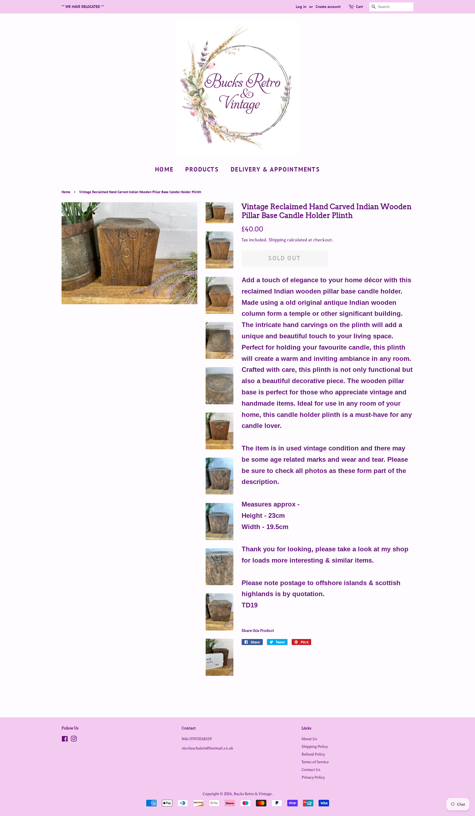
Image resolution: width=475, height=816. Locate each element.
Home (164, 169)
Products (202, 169)
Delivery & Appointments (275, 169)
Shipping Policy (315, 746)
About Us (309, 738)
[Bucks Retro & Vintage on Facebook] (65, 739)
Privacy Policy (313, 777)
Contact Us (311, 769)
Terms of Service (315, 761)
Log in (301, 6)
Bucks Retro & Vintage (253, 793)
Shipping (277, 239)
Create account (328, 6)
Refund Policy (313, 754)
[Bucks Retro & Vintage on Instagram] (74, 739)
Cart (359, 6)
